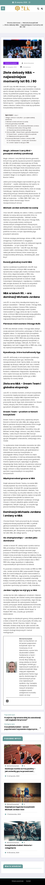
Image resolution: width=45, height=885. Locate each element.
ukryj (16, 115)
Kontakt (28, 881)
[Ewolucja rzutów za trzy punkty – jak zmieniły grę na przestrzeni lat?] (22, 754)
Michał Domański (29, 63)
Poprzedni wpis (9, 715)
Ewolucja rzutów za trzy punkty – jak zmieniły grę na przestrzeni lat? (20, 770)
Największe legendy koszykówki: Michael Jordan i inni (20, 808)
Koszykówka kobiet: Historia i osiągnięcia (18, 846)
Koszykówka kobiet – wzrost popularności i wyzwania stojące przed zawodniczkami (21, 728)
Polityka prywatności (18, 881)
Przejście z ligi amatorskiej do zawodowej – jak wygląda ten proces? (22, 718)
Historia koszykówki (11, 63)
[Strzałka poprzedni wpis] (40, 717)
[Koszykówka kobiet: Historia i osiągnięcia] (22, 831)
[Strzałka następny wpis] (40, 728)
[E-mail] (7, 701)
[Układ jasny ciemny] (42, 9)
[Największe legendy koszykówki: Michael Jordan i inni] (22, 792)
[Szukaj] (38, 8)
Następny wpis (9, 724)
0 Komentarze (26, 67)
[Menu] (3, 8)
